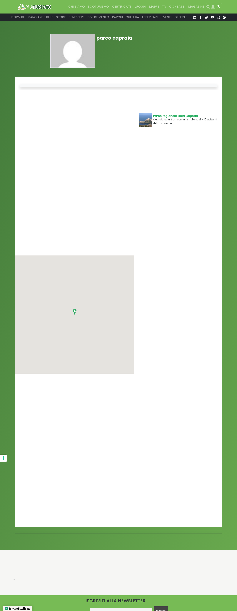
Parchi (117, 17)
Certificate (122, 6)
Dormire (18, 17)
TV (164, 6)
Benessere (76, 17)
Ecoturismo (98, 6)
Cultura (132, 17)
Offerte (180, 17)
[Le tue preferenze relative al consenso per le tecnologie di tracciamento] (3, 458)
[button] (74, 312)
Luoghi (140, 6)
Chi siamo (76, 6)
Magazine (196, 6)
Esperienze (150, 17)
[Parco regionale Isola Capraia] (145, 120)
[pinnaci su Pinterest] (224, 17)
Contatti (177, 6)
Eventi (166, 17)
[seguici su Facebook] (200, 17)
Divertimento (98, 17)
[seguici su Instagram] (218, 17)
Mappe (154, 6)
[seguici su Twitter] (206, 17)
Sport (61, 17)
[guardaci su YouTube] (212, 17)
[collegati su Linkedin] (195, 17)
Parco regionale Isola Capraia (175, 116)
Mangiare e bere (40, 17)
